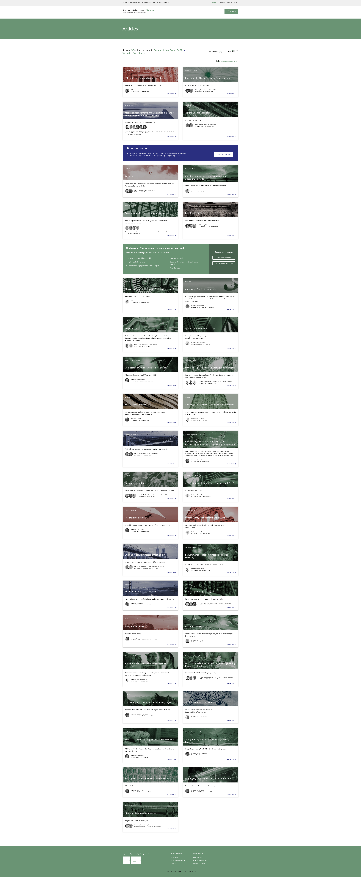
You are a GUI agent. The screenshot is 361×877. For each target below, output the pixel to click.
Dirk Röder (151, 825)
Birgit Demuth (212, 124)
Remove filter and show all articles (228, 61)
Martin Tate (140, 90)
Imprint (173, 871)
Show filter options (213, 51)
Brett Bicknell (144, 190)
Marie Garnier (204, 90)
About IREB (174, 857)
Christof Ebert (200, 532)
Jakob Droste (153, 231)
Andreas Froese (167, 131)
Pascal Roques (140, 603)
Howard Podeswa (201, 460)
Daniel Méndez (209, 677)
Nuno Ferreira (217, 381)
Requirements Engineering (138, 11)
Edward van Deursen (146, 566)
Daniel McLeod (165, 495)
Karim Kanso (151, 190)
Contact (173, 863)
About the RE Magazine (178, 860)
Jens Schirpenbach (202, 716)
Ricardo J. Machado (227, 381)
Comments (222, 2)
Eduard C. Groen (135, 231)
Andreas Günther (219, 603)
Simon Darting (153, 344)
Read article (170, 93)
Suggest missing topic (223, 154)
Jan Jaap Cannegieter (158, 566)
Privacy (179, 871)
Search (236, 2)
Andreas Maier (144, 344)
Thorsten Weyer (158, 131)
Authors (229, 2)
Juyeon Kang (154, 453)
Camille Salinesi (141, 379)
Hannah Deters (145, 231)
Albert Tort (139, 418)
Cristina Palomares (210, 225)
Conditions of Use (190, 871)
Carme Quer (220, 225)
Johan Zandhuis (141, 638)
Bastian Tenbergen (136, 131)
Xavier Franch (228, 225)
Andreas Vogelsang (147, 131)
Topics (233, 11)
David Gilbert (144, 825)
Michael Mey (140, 301)
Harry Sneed (203, 124)
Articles (214, 2)
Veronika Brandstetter (143, 133)
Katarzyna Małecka (142, 679)
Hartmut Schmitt (162, 231)
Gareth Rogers (201, 342)
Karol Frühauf (140, 790)
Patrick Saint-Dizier (214, 90)
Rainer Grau (200, 640)
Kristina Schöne (209, 603)
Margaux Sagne (229, 603)
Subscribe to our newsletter (222, 263)
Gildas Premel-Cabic (142, 714)
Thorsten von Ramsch (203, 190)
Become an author (199, 863)
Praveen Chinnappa (202, 753)
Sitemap (166, 871)
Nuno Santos (208, 381)
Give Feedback (197, 857)
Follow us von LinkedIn (223, 257)
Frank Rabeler (140, 529)
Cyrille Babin (140, 755)
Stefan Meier (200, 418)
